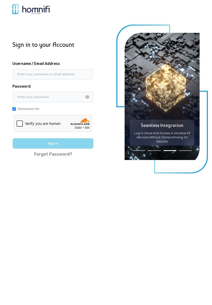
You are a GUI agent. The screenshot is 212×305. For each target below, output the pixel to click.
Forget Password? (53, 154)
